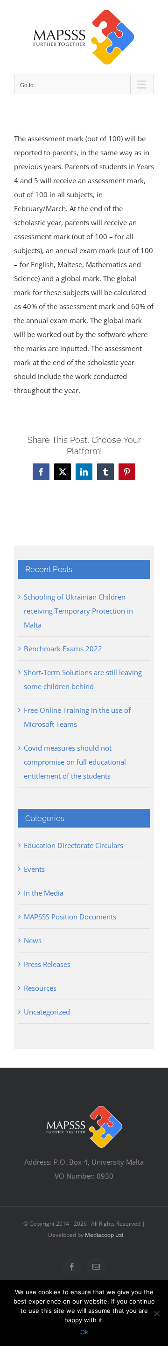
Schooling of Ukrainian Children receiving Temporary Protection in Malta (78, 610)
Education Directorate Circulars (73, 845)
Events (34, 869)
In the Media (43, 892)
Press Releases (47, 964)
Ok (84, 1332)
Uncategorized (47, 1011)
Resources (40, 988)
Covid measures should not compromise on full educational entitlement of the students (75, 761)
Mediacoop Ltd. (105, 1235)
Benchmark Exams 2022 (63, 648)
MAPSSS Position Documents (70, 916)
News (33, 940)
